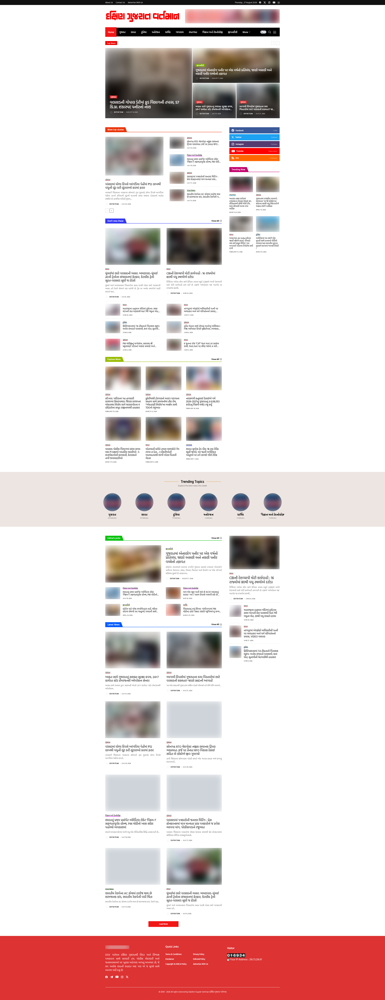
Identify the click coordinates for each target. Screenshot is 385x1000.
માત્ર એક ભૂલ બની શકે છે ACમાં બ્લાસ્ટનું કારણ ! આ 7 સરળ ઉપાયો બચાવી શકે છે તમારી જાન (201, 594)
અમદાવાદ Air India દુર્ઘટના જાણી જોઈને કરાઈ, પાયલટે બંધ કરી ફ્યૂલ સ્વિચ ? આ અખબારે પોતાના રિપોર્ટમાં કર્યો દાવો (241, 243)
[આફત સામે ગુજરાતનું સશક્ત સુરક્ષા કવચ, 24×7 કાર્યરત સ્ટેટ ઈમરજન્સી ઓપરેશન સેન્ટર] (214, 100)
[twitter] (265, 2)
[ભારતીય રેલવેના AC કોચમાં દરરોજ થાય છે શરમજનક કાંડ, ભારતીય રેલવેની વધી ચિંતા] (177, 195)
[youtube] (274, 2)
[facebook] (260, 2)
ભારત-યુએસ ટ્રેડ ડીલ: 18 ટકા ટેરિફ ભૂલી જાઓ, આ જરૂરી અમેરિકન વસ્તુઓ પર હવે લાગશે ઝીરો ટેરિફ (202, 452)
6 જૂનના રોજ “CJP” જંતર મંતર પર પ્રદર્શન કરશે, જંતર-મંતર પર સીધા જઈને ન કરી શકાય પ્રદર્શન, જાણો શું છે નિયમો (201, 346)
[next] (112, 211)
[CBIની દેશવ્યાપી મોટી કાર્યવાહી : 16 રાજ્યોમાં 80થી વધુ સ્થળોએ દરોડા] (194, 246)
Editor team (118, 112)
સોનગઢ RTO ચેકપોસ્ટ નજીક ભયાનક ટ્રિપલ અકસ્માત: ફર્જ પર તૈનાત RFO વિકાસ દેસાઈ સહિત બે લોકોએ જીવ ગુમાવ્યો (203, 145)
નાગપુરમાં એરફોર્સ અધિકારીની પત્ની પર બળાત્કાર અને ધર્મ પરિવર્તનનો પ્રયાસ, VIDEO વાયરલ (201, 311)
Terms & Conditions (173, 954)
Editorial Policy (199, 959)
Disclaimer (169, 959)
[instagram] (269, 2)
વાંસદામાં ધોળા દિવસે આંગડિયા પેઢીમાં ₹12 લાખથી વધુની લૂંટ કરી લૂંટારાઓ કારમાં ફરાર (133, 186)
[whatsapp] (279, 2)
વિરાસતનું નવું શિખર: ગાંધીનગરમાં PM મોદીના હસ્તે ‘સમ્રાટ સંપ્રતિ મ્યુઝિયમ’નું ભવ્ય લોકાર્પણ (201, 611)
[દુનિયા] (176, 506)
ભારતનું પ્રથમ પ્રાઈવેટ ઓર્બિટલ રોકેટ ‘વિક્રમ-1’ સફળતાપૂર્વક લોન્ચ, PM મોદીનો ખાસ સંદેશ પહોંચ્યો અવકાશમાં (204, 161)
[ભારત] (144, 506)
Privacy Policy (198, 954)
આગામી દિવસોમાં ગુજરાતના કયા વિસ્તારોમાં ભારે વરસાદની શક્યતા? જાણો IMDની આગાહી (257, 109)
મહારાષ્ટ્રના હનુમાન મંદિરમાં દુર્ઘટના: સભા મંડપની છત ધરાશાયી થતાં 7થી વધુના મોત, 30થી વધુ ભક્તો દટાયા (141, 311)
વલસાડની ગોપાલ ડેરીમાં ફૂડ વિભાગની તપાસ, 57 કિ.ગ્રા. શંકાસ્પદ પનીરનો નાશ (144, 104)
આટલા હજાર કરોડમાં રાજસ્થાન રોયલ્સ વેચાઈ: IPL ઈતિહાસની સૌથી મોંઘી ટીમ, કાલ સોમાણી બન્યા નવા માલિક (240, 203)
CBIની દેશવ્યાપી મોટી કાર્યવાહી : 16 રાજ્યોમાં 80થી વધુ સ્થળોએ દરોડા (190, 275)
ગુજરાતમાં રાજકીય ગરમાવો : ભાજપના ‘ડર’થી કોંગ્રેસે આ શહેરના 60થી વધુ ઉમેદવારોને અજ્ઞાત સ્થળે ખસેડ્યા (267, 202)
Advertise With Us (200, 964)
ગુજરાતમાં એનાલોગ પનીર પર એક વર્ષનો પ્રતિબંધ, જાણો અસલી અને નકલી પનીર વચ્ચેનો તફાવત (234, 72)
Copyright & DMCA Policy (175, 964)
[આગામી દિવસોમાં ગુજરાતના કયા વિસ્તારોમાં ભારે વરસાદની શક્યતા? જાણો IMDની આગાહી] (258, 100)
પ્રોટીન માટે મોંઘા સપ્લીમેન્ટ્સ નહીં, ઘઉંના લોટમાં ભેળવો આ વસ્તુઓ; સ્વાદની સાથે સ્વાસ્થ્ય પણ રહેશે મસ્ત (140, 611)
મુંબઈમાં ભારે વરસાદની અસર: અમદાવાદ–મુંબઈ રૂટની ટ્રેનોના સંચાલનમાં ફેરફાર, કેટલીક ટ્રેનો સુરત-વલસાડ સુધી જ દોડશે (131, 277)
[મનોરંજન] (208, 506)
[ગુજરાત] (112, 506)
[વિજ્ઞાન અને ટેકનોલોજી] (272, 506)
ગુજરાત (113, 97)
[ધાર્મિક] (240, 506)
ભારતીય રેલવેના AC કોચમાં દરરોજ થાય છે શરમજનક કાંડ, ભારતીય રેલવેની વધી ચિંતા (204, 196)
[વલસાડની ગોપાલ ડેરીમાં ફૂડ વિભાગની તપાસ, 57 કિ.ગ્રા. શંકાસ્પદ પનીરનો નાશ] (148, 83)
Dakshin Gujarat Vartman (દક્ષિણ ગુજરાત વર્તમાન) (207, 991)
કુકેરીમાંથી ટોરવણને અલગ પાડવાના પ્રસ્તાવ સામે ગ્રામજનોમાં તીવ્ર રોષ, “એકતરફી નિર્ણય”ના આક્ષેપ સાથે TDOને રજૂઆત (162, 402)
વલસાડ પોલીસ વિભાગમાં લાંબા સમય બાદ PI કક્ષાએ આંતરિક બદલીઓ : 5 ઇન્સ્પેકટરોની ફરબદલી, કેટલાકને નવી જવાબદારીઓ (169, 43)
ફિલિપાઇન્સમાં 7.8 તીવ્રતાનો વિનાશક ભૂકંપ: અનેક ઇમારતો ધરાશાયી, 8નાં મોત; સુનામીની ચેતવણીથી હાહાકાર (141, 328)
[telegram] (111, 977)
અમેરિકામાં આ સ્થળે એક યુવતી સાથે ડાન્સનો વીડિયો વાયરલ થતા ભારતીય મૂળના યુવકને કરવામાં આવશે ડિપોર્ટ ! (267, 243)
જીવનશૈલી (200, 65)
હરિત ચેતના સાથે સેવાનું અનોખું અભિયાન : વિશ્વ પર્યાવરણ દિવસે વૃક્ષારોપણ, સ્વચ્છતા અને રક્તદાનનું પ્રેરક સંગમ (202, 328)
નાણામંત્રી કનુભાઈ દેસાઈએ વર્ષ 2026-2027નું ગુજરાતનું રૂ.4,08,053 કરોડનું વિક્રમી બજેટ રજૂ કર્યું (203, 401)
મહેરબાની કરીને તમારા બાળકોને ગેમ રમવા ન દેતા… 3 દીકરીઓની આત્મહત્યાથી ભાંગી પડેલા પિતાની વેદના (162, 453)
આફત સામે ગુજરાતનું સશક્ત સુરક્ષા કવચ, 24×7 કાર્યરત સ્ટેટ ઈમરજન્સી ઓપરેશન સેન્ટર (214, 109)
